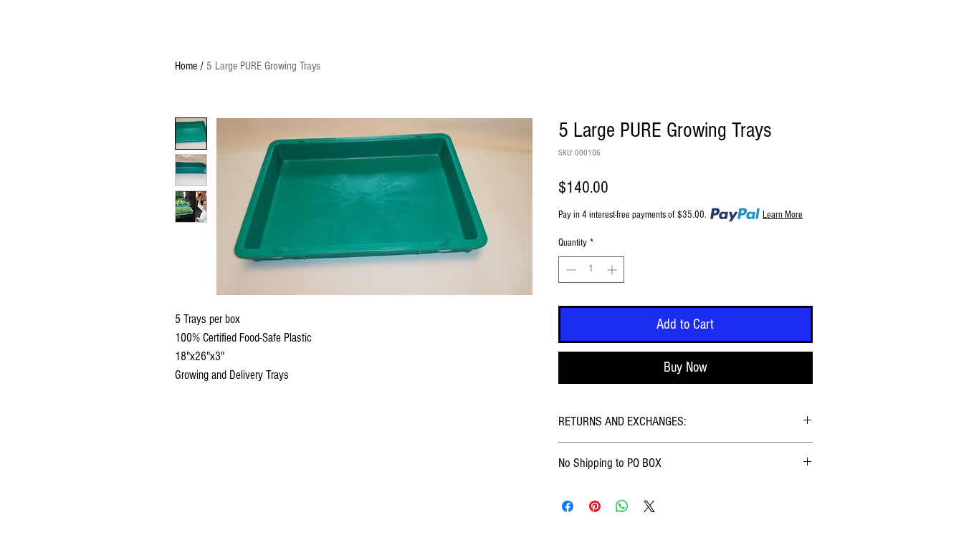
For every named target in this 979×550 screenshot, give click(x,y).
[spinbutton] (591, 269)
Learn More (783, 215)
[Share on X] (649, 506)
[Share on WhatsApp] (622, 506)
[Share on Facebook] (567, 506)
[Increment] (613, 269)
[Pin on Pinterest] (594, 506)
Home (186, 65)
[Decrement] (569, 269)
